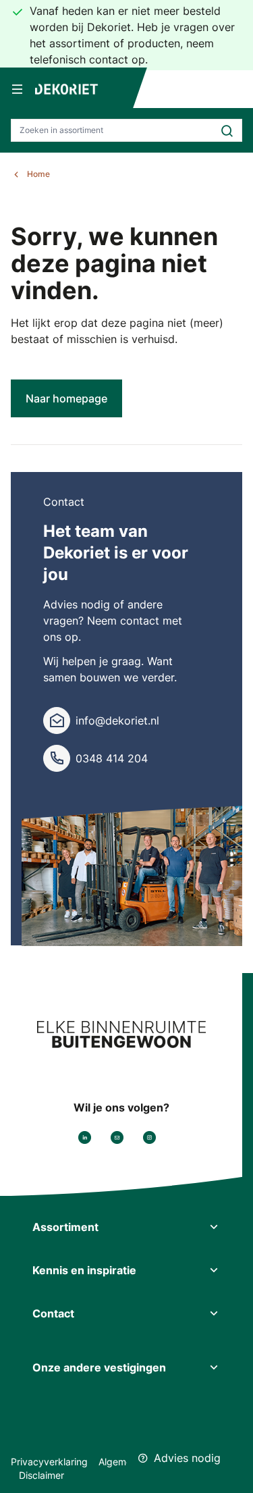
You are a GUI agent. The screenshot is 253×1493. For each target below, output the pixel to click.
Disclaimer (41, 1475)
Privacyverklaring (49, 1461)
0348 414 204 (112, 758)
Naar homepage (66, 398)
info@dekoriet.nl (117, 720)
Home (38, 174)
